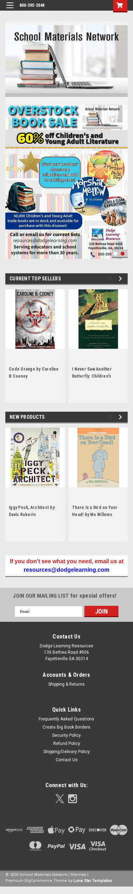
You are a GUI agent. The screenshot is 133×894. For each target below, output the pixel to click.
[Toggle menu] (10, 10)
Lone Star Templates (92, 880)
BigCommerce (38, 880)
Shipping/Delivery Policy (66, 751)
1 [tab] (115, 254)
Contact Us (67, 759)
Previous (10, 174)
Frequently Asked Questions (66, 719)
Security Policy (66, 735)
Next (120, 174)
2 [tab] (122, 254)
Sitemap (78, 874)
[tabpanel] (66, 180)
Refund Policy (66, 743)
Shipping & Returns (66, 684)
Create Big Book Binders (66, 727)
